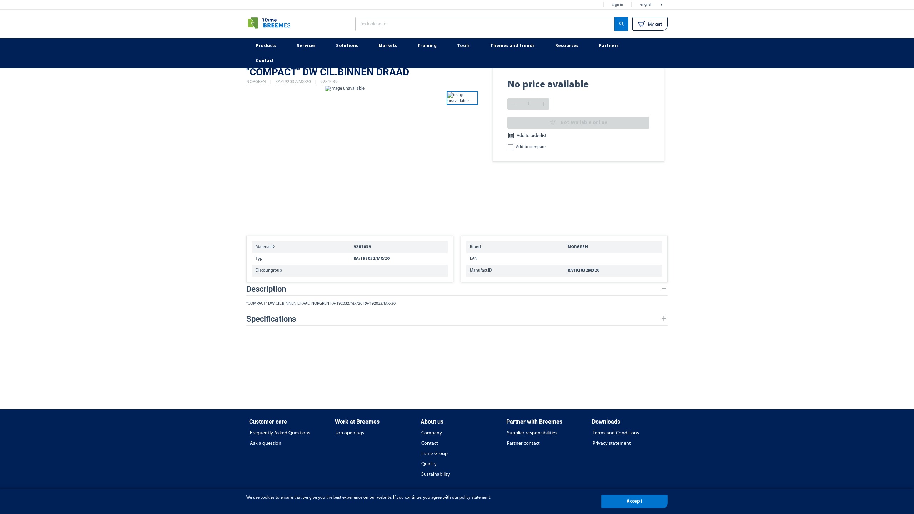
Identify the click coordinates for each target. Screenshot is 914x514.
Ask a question (265, 443)
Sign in (617, 5)
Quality (429, 464)
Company (431, 433)
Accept (634, 501)
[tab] (457, 289)
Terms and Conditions (616, 433)
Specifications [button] (271, 318)
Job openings (350, 433)
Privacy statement (612, 443)
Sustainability (435, 474)
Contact (429, 443)
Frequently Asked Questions (280, 433)
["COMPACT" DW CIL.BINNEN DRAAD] (344, 157)
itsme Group (434, 454)
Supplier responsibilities (532, 433)
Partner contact (523, 443)
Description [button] (266, 288)
